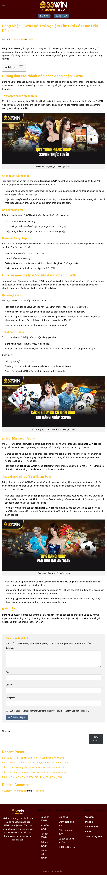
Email (9, 685)
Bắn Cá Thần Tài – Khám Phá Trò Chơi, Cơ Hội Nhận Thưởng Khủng (35, 762)
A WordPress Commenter (14, 790)
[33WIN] (53, 6)
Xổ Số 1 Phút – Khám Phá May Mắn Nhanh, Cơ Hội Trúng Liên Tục (35, 772)
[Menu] (3, 6)
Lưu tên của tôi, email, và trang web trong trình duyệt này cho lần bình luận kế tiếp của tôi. (49, 711)
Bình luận (10, 648)
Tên (8, 672)
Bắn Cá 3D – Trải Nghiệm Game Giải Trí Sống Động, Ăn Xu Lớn (33, 757)
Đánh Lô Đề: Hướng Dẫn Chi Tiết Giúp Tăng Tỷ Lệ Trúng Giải (32, 777)
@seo (31, 39)
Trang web (10, 698)
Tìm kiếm (6, 731)
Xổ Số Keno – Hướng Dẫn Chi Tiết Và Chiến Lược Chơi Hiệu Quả (33, 767)
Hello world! (38, 790)
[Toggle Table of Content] (20, 67)
